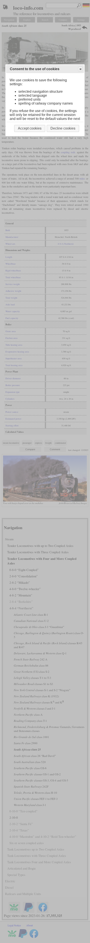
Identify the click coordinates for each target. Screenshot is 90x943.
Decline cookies (62, 128)
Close (80, 69)
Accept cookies (30, 128)
